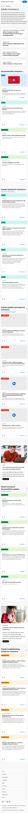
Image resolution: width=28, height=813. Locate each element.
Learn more (5, 641)
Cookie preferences (12, 807)
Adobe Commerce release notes (12, 64)
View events (5, 479)
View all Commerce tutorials (7, 191)
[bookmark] (2, 97)
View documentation (6, 491)
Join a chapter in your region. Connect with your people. (12, 54)
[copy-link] (4, 97)
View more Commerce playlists (8, 312)
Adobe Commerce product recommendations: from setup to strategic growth (13, 33)
